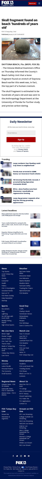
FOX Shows (23, 371)
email (28, 456)
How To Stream (24, 334)
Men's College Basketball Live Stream (24, 432)
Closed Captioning (25, 396)
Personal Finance (7, 369)
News (4, 268)
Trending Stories (24, 369)
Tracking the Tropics (26, 288)
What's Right (6, 334)
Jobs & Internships (25, 391)
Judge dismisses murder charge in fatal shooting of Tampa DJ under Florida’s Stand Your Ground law (14, 252)
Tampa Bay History (8, 353)
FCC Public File (24, 399)
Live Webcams (24, 278)
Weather (23, 268)
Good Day (23, 306)
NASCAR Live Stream (26, 424)
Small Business (7, 374)
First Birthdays (24, 323)
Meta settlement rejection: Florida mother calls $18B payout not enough (15, 214)
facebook (13, 456)
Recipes (21, 321)
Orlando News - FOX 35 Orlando (8, 385)
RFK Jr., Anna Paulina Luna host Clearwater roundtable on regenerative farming (25, 191)
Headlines (22, 364)
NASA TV (22, 352)
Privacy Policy (23, 149)
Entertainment (26, 361)
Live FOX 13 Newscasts (23, 337)
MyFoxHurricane (24, 291)
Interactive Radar (25, 276)
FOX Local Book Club (26, 366)
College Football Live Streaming (26, 418)
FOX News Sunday (8, 296)
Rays (3, 311)
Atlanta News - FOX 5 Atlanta (9, 394)
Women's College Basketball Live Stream (25, 438)
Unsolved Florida (7, 291)
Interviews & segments (6, 418)
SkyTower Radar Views (24, 272)
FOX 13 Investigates (8, 288)
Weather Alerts (24, 283)
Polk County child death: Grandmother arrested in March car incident (14, 242)
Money (5, 361)
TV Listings (23, 389)
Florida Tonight (7, 336)
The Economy (6, 371)
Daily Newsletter (7, 298)
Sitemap (4, 301)
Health (4, 283)
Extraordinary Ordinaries (23, 317)
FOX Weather (23, 293)
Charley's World (24, 311)
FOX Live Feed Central (24, 349)
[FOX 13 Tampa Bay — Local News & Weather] (7, 3)
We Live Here (8, 331)
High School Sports (8, 325)
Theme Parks (6, 344)
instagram (21, 456)
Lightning (5, 314)
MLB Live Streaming (26, 421)
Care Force (5, 355)
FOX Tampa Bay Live (26, 355)
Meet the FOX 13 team (25, 385)
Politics (4, 286)
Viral (15, 32)
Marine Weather (24, 281)
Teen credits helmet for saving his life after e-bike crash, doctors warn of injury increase (15, 224)
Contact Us (23, 403)
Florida (4, 278)
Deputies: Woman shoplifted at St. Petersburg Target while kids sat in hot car (14, 233)
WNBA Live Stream (25, 443)
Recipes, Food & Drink (7, 349)
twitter (17, 456)
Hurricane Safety (24, 286)
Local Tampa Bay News (7, 275)
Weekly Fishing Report (6, 321)
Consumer (5, 281)
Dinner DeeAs (6, 339)
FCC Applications (24, 401)
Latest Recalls (6, 366)
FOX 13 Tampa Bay (7, 32)
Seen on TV (5, 293)
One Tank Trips (7, 341)
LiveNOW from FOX (25, 341)
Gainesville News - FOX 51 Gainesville (8, 389)
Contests (22, 376)
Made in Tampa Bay (8, 346)
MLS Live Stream (25, 445)
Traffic (21, 309)
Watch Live (32, 3)
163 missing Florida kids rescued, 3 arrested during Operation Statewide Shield (26, 182)
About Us (23, 381)
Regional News (8, 381)
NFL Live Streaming (25, 414)
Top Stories (5, 271)
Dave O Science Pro (26, 325)
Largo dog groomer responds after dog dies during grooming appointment (26, 200)
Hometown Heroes (25, 314)
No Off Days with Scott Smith (7, 317)
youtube (25, 456)
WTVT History (23, 394)
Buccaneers (5, 309)
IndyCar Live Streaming (23, 427)
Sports (5, 306)
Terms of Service (22, 151)
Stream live (5, 414)
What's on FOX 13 (25, 374)
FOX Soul (22, 346)
